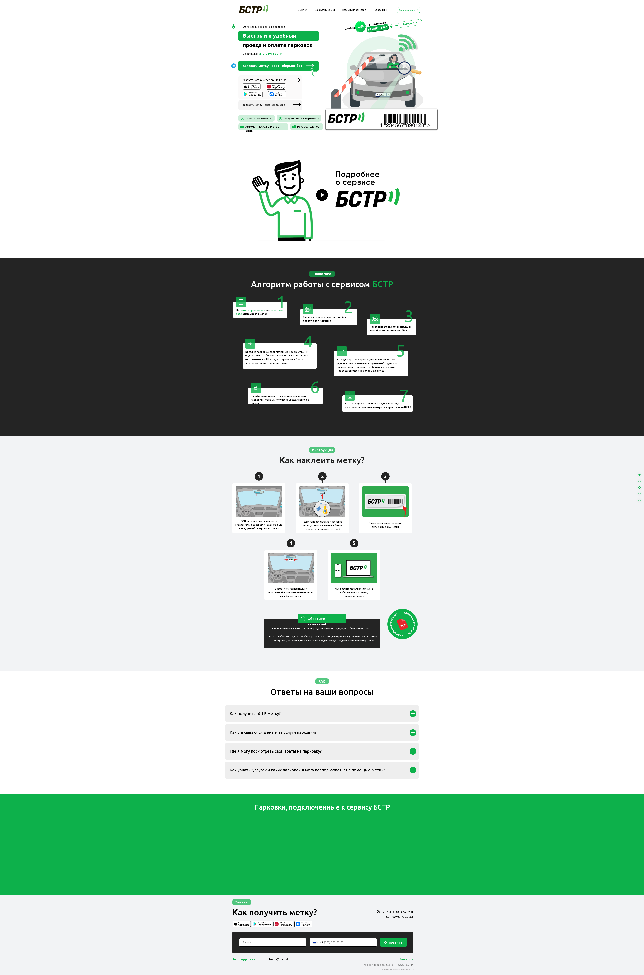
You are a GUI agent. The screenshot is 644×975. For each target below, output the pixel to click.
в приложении (256, 310)
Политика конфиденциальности (397, 969)
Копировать (410, 23)
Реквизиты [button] (407, 959)
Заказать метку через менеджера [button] (264, 104)
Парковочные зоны (324, 10)
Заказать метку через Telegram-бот (272, 66)
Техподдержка (243, 959)
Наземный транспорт (354, 10)
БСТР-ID (302, 10)
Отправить (393, 942)
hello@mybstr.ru (281, 959)
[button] (297, 105)
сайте (243, 310)
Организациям (407, 10)
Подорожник (380, 10)
